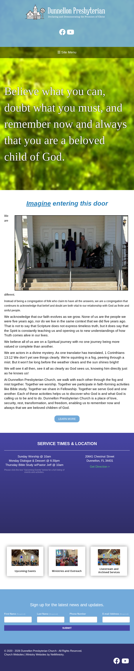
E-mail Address (115, 614)
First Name (14, 614)
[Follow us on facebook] (62, 32)
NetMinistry (57, 654)
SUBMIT (67, 628)
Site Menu (68, 52)
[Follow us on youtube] (70, 32)
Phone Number (78, 614)
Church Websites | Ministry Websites (25, 654)
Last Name (47, 614)
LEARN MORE (67, 418)
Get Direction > (100, 466)
